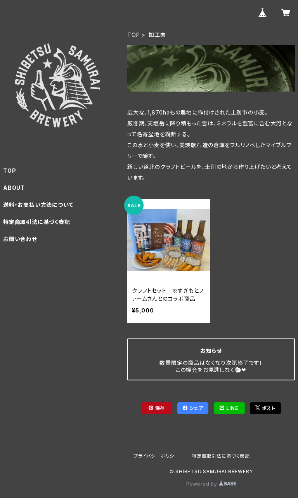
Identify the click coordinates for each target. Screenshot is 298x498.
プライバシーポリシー (156, 456)
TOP (133, 34)
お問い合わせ (20, 239)
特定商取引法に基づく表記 (36, 222)
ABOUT (14, 187)
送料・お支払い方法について (38, 204)
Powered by (202, 484)
